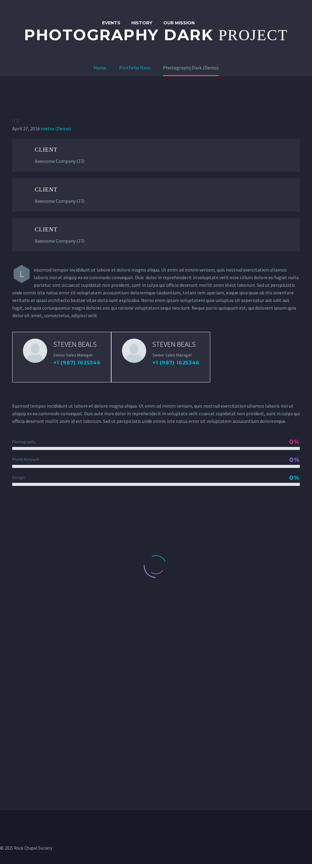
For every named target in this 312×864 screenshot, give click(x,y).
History (141, 23)
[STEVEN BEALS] (61, 357)
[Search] (206, 23)
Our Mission (179, 23)
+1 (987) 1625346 (77, 363)
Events (111, 23)
